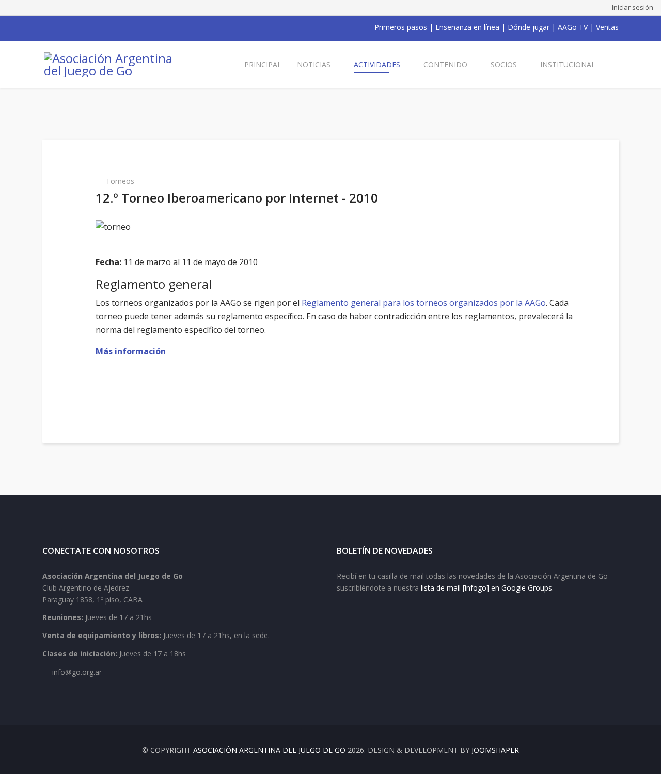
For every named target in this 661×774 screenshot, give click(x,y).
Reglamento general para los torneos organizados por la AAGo (424, 302)
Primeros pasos (400, 27)
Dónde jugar (528, 27)
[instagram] (87, 27)
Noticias (313, 64)
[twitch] (100, 27)
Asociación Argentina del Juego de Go (269, 750)
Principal (262, 64)
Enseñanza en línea (467, 27)
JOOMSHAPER (495, 750)
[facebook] (46, 27)
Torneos (120, 181)
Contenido (445, 64)
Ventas (607, 27)
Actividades (377, 64)
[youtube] (73, 27)
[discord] (114, 27)
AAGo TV (573, 27)
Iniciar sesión (632, 7)
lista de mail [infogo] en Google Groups (486, 588)
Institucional (567, 64)
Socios (504, 64)
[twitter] (60, 27)
